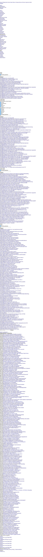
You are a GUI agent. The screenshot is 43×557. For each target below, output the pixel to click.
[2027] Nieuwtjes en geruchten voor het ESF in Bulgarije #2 (12, 285)
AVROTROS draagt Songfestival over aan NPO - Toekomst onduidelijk (14, 88)
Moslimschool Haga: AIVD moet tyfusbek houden (12, 359)
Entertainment (2, 19)
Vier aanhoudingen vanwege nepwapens (10, 464)
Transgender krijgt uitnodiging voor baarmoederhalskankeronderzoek (15, 341)
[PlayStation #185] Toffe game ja (7, 282)
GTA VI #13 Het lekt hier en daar (7, 263)
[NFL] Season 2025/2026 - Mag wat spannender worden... (12, 310)
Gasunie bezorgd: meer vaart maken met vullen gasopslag (12, 318)
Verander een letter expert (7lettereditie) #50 (9, 233)
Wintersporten (2, 33)
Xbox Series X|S (3, 42)
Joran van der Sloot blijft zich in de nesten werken (10, 243)
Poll (2, 113)
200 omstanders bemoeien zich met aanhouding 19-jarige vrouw (14, 343)
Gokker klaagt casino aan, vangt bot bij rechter (9, 128)
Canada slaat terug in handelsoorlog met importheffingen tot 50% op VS (14, 123)
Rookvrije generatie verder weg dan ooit (8, 266)
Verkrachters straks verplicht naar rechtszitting (11, 470)
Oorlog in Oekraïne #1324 (6, 232)
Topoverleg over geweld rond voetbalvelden (10, 528)
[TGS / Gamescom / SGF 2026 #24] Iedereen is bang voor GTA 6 (13, 304)
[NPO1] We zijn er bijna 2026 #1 (7, 315)
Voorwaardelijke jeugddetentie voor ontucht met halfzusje (12, 440)
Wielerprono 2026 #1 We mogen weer (8, 301)
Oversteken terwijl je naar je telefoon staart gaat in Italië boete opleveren (14, 84)
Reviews (20, 2)
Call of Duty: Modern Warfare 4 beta (8, 147)
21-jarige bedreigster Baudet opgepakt (10, 385)
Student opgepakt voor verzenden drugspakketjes (11, 394)
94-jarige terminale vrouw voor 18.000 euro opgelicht (12, 456)
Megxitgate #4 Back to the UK (7, 264)
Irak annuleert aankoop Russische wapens (10, 533)
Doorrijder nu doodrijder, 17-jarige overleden (11, 438)
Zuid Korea (3, 312)
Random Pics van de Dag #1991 (7, 95)
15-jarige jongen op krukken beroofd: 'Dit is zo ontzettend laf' (14, 393)
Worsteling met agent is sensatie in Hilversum (11, 502)
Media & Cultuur (3, 24)
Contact (1, 54)
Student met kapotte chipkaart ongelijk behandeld (11, 534)
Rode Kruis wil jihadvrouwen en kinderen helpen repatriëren (13, 376)
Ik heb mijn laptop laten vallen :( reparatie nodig (10, 309)
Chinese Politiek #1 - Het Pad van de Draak (9, 253)
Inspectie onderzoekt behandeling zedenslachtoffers (12, 422)
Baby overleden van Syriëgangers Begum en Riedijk (12, 397)
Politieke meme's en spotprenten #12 (8, 323)
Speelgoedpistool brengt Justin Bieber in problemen (12, 513)
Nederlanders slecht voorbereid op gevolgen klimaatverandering (14, 431)
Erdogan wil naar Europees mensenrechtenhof (11, 480)
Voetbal (1, 27)
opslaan (1, 116)
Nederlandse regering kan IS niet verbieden (10, 504)
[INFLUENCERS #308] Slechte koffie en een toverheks (11, 231)
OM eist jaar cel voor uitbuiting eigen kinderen (11, 356)
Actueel (1, 11)
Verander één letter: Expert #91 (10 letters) (9, 238)
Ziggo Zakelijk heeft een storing (7, 321)
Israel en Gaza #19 (5, 289)
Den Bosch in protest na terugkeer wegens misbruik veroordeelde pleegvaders (15, 131)
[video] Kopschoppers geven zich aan (9, 515)
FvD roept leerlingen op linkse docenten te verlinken (12, 380)
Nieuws (14, 2)
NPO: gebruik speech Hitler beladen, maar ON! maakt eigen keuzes (13, 246)
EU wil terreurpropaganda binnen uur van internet (12, 362)
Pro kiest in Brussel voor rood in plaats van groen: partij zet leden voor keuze (15, 93)
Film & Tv (3, 105)
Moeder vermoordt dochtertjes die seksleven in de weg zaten (13, 349)
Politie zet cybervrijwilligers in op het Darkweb (11, 435)
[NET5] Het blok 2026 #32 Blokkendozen (9, 314)
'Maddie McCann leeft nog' (8, 446)
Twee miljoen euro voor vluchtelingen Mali (10, 525)
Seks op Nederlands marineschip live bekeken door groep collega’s (13, 252)
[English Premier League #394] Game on (8, 317)
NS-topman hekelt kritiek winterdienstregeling (11, 511)
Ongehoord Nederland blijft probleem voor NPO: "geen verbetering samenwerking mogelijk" (18, 156)
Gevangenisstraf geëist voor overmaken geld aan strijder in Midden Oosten (16, 358)
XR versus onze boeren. (5, 166)
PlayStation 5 (2, 43)
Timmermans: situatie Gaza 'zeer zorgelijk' (10, 532)
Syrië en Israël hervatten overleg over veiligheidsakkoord (11, 162)
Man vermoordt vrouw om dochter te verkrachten (11, 346)
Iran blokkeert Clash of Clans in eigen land (10, 482)
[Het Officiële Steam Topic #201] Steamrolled (10, 324)
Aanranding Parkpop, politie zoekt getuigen (10, 351)
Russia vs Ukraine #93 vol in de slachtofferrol (10, 302)
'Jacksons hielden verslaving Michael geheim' (11, 507)
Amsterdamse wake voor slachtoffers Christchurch (12, 392)
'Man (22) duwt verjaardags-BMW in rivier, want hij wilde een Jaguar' (15, 345)
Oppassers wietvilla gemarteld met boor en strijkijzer (12, 386)
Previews (24, 2)
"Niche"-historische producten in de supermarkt (10, 262)
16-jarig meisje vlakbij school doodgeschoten (11, 421)
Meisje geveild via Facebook (8, 445)
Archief (30, 2)
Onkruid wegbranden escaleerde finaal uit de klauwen (11, 269)
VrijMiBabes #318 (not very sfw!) (7, 85)
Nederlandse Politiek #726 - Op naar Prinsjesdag (10, 242)
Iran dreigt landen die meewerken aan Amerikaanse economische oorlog (14, 213)
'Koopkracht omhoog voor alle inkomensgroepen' (11, 503)
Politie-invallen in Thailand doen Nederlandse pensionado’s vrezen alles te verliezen (16, 94)
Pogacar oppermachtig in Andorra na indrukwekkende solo (11, 125)
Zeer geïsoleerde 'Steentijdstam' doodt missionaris (12, 444)
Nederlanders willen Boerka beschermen (10, 350)
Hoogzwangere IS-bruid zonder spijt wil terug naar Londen (13, 403)
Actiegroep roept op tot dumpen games (10, 519)
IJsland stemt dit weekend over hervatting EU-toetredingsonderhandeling (14, 173)
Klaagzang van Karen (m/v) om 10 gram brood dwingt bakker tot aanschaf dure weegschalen (18, 87)
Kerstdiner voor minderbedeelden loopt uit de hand (12, 415)
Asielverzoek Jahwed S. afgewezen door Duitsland (12, 426)
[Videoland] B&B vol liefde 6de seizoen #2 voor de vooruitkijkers (13, 303)
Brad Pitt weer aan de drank (6, 299)
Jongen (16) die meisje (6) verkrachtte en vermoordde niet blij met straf (15, 374)
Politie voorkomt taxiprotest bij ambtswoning (11, 496)
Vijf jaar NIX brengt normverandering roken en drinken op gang (14, 424)
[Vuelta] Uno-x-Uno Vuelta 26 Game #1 (8, 256)
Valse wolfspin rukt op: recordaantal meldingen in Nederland (12, 215)
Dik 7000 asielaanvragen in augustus (9, 487)
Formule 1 (2, 28)
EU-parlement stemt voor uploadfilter (9, 382)
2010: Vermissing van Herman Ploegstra (8, 274)
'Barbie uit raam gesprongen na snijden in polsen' (12, 469)
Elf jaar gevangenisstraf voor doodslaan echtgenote (12, 417)
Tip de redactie (2, 57)
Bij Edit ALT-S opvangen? (6, 320)
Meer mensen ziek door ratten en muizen (10, 485)
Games (1, 37)
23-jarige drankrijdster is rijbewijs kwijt (10, 448)
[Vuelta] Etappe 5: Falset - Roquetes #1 (8, 247)
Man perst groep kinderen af (8, 491)
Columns (17, 2)
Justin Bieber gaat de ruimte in (8, 509)
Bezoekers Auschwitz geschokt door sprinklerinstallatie (12, 488)
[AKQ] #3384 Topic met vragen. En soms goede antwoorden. (12, 245)
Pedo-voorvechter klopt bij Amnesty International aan (12, 338)
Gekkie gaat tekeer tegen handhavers (9, 452)
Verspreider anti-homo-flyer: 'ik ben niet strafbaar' (12, 429)
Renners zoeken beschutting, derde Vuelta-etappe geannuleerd (12, 149)
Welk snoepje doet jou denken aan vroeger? (9, 248)
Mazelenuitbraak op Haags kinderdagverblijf (11, 377)
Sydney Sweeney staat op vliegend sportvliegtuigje (10, 82)
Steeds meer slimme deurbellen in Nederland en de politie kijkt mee (13, 240)
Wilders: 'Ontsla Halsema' (7, 443)
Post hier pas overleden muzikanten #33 (8, 267)
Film (1, 22)
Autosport (2, 29)
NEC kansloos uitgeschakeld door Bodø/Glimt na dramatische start (13, 118)
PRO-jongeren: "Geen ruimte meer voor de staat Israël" (11, 259)
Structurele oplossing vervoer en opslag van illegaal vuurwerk (13, 450)
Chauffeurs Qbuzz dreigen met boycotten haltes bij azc (12, 453)
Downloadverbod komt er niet (8, 522)
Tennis (1, 30)
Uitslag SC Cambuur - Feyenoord (7, 222)
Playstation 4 (2, 39)
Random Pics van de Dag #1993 (7, 86)
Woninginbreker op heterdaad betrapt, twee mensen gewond (13, 411)
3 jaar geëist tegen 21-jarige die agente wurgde (11, 457)
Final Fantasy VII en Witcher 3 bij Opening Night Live (11, 152)
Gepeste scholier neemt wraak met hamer (10, 375)
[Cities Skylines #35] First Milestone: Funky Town (10, 288)
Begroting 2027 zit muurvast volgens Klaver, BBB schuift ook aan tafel (14, 186)
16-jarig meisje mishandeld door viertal (10, 370)
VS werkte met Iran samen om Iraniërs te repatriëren (10, 98)
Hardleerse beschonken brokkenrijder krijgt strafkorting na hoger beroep (15, 353)
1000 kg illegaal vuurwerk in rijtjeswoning (10, 416)
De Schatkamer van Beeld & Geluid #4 (8, 249)
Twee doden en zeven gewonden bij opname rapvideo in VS (13, 337)
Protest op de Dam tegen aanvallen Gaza (10, 531)
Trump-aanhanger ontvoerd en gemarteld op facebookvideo (13, 481)
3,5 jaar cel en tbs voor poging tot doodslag (10, 395)
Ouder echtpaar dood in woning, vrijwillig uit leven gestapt (13, 414)
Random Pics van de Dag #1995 (7, 78)
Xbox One (2, 40)
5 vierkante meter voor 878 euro (8, 412)
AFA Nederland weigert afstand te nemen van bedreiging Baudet (14, 387)
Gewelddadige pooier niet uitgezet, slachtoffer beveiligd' (13, 449)
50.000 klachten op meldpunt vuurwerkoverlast (11, 521)
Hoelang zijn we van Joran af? (8, 508)
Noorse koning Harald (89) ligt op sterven (9, 258)
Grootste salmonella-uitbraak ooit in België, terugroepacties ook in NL (14, 322)
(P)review (3, 111)
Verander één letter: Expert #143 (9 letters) (9, 237)
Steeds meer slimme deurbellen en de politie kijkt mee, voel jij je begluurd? (14, 157)
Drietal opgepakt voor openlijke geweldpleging (10, 366)
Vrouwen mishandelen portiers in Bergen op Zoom (12, 347)
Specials (27, 2)
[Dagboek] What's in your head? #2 (8, 283)
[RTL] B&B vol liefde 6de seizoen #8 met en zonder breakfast (12, 254)
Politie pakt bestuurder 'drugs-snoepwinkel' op (11, 348)
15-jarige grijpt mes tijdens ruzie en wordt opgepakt (12, 423)
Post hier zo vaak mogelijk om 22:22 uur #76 (9, 297)
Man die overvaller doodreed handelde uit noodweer (12, 334)
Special (2, 112)
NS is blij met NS (6, 428)
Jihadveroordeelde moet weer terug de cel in (10, 410)
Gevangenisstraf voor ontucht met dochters (10, 364)
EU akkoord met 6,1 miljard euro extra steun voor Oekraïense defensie (14, 159)
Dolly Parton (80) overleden (6, 273)
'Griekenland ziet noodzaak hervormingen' (10, 495)
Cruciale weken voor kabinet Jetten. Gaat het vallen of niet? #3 (13, 326)
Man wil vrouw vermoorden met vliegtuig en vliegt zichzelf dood (14, 378)
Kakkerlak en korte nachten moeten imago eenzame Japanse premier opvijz (14, 307)
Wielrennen (2, 31)
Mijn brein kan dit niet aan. (6, 255)
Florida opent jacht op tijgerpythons (9, 516)
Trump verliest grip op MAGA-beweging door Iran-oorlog (12, 121)
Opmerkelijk (2, 18)
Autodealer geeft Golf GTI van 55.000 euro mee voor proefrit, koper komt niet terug (16, 126)
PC (0, 38)
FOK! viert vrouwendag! (7, 398)
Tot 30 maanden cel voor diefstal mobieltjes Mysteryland (13, 344)
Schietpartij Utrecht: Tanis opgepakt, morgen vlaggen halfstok (14, 391)
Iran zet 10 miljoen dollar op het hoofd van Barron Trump (11, 148)
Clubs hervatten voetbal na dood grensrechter (11, 517)
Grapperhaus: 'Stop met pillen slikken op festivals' (12, 352)
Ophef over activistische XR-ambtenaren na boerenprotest (11, 153)
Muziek (1, 21)
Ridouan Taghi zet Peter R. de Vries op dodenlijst (11, 355)
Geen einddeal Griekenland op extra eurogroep (10, 498)
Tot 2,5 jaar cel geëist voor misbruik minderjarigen (12, 465)
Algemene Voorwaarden (4, 549)
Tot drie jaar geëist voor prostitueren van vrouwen (11, 434)
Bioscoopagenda (3, 25)
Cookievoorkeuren (18, 549)
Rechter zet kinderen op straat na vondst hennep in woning (13, 402)
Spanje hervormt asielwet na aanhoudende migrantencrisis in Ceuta (13, 120)
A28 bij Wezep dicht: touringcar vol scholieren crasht (10, 89)
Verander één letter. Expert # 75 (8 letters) (9, 235)
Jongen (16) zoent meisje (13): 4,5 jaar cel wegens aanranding (14, 463)
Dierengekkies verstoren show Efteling (10, 369)
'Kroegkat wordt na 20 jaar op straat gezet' (10, 501)
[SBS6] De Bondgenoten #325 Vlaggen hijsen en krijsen (11, 244)
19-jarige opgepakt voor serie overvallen (10, 413)
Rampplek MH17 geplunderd (8, 505)
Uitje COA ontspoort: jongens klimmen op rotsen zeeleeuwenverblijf (13, 132)
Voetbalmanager (3, 35)
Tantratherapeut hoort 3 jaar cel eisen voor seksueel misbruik (13, 384)
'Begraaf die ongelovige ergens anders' (10, 499)
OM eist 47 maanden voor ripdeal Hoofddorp (11, 433)
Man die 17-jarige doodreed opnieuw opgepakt (11, 419)
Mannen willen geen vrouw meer (7, 287)
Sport (1, 26)
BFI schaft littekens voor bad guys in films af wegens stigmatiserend (15, 436)
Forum (1, 2)
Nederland (2, 12)
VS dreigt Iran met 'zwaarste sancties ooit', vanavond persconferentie (13, 154)
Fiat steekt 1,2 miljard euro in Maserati (9, 524)
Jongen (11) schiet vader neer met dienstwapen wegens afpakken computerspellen (17, 399)
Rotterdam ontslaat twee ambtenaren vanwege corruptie (11, 306)
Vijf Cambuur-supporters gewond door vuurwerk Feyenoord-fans (13, 234)
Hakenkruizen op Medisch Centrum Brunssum (11, 486)
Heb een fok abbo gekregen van (7, 308)
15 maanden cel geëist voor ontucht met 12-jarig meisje (12, 459)
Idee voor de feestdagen (5, 294)
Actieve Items (10, 2)
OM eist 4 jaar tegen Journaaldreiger (9, 489)
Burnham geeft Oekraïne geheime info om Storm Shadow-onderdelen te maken (15, 161)
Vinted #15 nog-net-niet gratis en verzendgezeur (10, 311)
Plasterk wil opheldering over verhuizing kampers (11, 523)
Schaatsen (2, 32)
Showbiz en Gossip (3, 17)
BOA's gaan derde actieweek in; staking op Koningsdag (13, 360)
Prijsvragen (2, 53)
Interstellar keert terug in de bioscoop (9, 494)
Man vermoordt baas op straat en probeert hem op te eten (11, 81)
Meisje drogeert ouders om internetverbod (10, 518)
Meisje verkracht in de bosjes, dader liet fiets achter (12, 365)
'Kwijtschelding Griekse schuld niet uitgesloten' (11, 529)
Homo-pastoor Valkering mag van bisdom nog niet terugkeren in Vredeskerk (16, 368)
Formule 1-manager (3, 36)
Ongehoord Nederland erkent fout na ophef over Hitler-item (12, 119)
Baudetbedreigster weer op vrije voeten (10, 383)
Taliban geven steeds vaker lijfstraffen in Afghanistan (11, 133)
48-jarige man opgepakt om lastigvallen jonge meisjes (12, 460)
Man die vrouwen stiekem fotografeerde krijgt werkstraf (13, 405)
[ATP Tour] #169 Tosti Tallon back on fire (9, 305)
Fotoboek (1, 52)
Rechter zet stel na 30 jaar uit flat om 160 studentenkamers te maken (13, 209)
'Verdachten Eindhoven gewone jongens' (10, 514)
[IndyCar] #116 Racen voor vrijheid (8, 291)
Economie (2, 14)
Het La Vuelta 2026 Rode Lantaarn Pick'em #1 (10, 286)
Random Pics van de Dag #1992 (7, 90)
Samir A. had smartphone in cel (8, 510)
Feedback (1, 56)
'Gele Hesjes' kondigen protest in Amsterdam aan (11, 439)
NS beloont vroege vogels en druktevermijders (11, 340)
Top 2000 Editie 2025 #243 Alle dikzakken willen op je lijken (12, 281)
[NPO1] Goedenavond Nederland (7, 278)
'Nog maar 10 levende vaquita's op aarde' (10, 389)
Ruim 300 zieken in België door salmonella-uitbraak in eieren (12, 122)
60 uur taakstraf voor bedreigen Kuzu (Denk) (11, 483)
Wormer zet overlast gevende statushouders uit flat (10, 83)
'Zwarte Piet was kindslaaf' (8, 506)
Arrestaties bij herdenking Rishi (8, 526)
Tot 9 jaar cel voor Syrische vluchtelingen (10, 425)
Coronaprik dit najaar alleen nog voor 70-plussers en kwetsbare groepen (14, 203)
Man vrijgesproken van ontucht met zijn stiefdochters (12, 451)
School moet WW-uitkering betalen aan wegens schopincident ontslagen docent (15, 129)
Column (2, 110)
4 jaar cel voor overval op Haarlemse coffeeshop (11, 447)
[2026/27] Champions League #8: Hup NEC (9, 260)
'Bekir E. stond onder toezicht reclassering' (10, 420)
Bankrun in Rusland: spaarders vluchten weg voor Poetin (11, 97)
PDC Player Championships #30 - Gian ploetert (10, 277)
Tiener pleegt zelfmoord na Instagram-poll (10, 354)
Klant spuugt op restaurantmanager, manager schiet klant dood (14, 379)
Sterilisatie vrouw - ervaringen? (7, 270)
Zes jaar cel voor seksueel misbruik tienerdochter (11, 461)
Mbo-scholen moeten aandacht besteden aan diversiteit (12, 432)
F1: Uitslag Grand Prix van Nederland (8, 92)
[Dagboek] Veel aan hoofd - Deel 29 (8, 251)
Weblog (4, 2)
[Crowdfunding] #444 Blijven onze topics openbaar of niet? (12, 275)
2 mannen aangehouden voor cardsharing (10, 442)
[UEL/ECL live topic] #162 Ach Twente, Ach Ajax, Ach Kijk (12, 313)
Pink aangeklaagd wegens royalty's (8, 520)
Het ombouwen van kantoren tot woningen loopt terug (11, 160)
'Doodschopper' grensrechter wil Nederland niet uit (12, 466)
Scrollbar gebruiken (4, 74)
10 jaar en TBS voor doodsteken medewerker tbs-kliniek (13, 372)
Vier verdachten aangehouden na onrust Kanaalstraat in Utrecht (14, 363)
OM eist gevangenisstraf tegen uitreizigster (10, 400)
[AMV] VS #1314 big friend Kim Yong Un (9, 241)
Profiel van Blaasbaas (4, 332)
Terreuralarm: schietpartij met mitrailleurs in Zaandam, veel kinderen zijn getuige (17, 490)
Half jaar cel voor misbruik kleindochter (10, 406)
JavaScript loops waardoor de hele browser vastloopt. (10, 292)
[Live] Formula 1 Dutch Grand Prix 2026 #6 (9, 284)
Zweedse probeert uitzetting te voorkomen (10, 468)
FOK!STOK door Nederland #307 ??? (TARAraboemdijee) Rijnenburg (14, 293)
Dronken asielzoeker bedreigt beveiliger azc (10, 427)
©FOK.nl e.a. (2, 551)
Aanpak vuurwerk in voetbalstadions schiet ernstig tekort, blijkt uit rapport (14, 201)
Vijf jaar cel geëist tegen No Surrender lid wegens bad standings (13, 342)
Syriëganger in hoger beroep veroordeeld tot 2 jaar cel (12, 455)
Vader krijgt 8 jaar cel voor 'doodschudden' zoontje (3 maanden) (12, 127)
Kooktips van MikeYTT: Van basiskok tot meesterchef (11, 319)
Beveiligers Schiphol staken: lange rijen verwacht (10, 205)
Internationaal (2, 13)
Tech (1, 16)
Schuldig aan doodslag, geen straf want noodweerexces (12, 401)
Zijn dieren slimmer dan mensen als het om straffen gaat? (11, 276)
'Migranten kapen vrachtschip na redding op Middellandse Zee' (14, 381)
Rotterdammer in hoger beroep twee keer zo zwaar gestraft (13, 367)
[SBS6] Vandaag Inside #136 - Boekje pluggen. (10, 298)
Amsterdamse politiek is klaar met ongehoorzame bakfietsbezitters (14, 467)
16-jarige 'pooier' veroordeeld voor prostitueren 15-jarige (13, 404)
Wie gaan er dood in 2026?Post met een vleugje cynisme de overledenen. (14, 268)
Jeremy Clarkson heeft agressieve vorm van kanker (10, 290)
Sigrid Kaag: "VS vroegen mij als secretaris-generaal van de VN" (13, 167)
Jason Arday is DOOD (5, 280)
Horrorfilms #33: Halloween (6, 296)
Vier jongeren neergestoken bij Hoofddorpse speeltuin (12, 373)
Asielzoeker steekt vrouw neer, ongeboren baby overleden (13, 407)
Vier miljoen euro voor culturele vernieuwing (11, 357)
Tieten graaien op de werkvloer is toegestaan (11, 497)
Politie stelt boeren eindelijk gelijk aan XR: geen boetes (11, 96)
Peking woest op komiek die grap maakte (8, 271)
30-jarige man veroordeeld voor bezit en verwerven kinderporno (14, 441)
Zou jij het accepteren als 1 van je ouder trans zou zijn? (11, 229)
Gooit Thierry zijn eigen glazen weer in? (8, 151)
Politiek (1, 15)
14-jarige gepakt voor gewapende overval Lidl (11, 454)
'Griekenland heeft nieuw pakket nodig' (10, 530)
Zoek (6, 2)
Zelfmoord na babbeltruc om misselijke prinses (11, 527)
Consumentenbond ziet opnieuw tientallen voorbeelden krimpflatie (13, 146)
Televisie (1, 23)
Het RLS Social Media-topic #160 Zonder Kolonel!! (11, 325)
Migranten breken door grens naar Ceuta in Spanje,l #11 (11, 261)
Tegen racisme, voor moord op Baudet (10, 388)
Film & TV (2, 44)
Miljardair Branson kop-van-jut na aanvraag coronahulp (13, 336)
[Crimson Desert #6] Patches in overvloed (9, 295)
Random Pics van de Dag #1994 (7, 80)
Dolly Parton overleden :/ (6, 236)
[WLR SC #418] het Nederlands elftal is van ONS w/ (11, 279)
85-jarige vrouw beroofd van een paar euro (10, 409)
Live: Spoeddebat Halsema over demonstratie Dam (12, 335)
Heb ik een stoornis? (5, 230)
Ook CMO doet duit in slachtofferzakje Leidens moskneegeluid (14, 500)
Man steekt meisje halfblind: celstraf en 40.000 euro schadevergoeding (15, 371)
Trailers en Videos (3, 47)
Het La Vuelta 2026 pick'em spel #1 (8, 239)
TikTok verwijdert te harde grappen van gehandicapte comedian (12, 197)
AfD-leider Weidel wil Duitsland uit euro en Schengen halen (12, 204)
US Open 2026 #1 (4, 250)
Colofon (1, 55)
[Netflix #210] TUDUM (6, 300)
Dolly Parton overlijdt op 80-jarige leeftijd (9, 79)
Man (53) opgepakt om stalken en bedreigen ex (10, 458)
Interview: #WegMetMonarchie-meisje (10, 512)
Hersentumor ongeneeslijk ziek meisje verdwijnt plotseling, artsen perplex (16, 418)
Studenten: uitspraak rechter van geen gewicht (11, 492)
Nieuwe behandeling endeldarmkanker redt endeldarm (11, 91)
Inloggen (1, 3)
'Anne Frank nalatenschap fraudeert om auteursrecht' (12, 484)
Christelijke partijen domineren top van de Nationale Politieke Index (13, 196)
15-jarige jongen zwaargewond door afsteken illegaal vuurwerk (14, 339)
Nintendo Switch (3, 41)
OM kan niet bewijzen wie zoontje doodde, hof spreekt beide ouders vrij (15, 396)
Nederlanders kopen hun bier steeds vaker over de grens (11, 155)
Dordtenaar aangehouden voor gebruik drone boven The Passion (14, 361)
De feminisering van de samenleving (8, 265)
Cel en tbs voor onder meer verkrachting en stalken (12, 462)
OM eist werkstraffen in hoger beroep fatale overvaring (12, 430)
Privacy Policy (11, 549)
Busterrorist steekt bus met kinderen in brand (11, 390)
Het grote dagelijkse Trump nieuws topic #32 (9, 316)
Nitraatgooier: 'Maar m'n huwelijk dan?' (10, 408)
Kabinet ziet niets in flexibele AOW (9, 493)
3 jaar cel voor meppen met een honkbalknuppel (11, 437)
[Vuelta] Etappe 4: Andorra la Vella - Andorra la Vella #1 (11, 257)
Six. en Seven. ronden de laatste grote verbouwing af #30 (12, 272)
